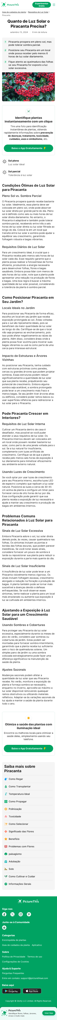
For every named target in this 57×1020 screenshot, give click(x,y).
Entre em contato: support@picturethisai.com (25, 978)
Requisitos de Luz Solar (38, 12)
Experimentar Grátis (41, 4)
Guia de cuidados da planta (14, 12)
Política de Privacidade (13, 956)
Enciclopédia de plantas (14, 940)
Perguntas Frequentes (13, 973)
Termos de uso (34, 956)
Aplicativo (37, 945)
